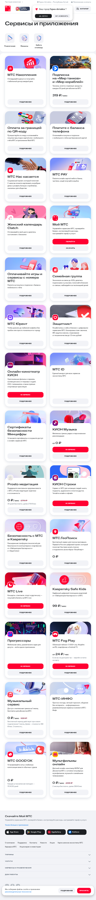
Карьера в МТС (11, 847)
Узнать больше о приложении (16, 825)
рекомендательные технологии (18, 892)
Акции (52, 843)
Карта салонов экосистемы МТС (70, 843)
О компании (10, 843)
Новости (43, 843)
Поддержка (22, 843)
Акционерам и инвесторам (30, 847)
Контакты (33, 843)
